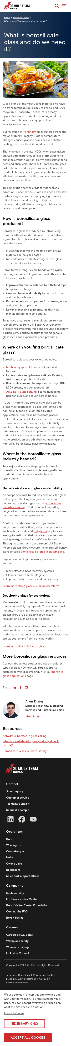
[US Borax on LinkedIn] (10, 820)
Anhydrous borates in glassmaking (24, 736)
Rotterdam (13, 869)
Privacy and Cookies (44, 975)
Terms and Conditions (18, 975)
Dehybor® (40, 531)
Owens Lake (14, 863)
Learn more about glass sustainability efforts (31, 586)
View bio (31, 716)
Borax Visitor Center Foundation (27, 905)
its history (29, 131)
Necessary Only (24, 1023)
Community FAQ (17, 911)
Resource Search (21, 17)
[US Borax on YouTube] (33, 820)
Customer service (17, 797)
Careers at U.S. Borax (19, 934)
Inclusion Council (17, 953)
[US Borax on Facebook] (21, 820)
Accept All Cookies (28, 1038)
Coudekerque (15, 851)
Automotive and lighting (21, 391)
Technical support (17, 803)
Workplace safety (17, 941)
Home (7, 17)
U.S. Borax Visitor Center (22, 899)
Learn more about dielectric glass (24, 646)
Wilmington (13, 845)
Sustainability (15, 893)
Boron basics (14, 917)
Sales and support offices (22, 876)
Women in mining (17, 947)
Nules (10, 857)
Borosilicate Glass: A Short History (25, 751)
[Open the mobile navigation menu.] (64, 6)
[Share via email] (27, 688)
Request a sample (17, 810)
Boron (10, 839)
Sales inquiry (14, 791)
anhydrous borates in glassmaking (42, 551)
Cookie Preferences (17, 982)
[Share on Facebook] (20, 688)
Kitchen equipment (18, 367)
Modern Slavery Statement (21, 978)
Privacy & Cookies (14, 1013)
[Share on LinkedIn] (14, 688)
